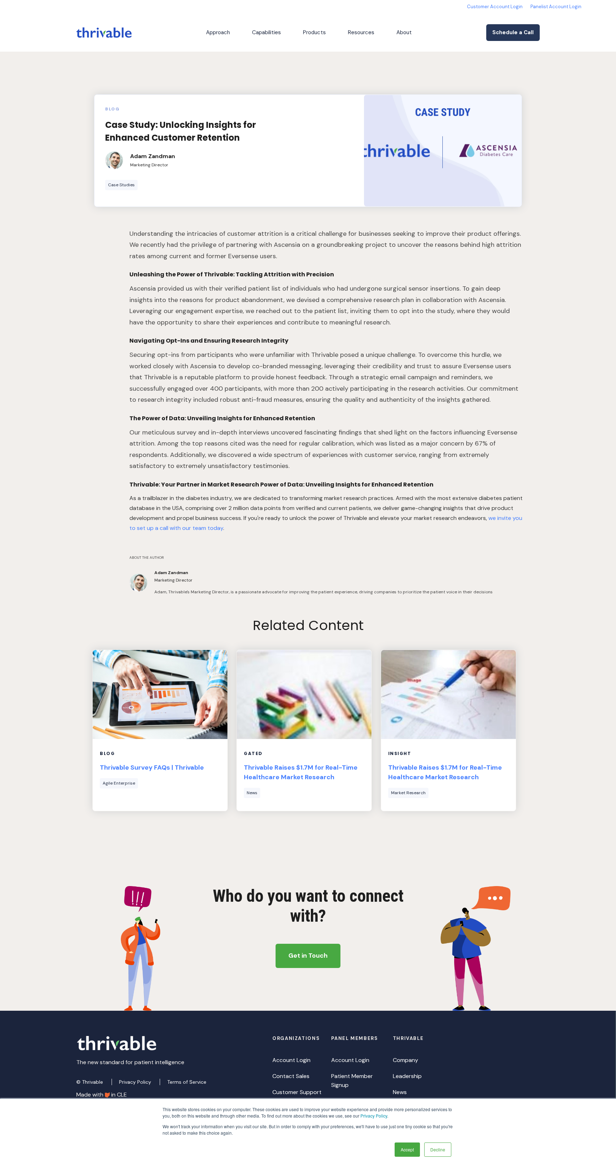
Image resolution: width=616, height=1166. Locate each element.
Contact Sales (290, 1076)
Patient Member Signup (352, 1080)
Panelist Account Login (555, 7)
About (404, 32)
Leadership (407, 1076)
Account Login (291, 1060)
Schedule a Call (513, 32)
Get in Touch (308, 955)
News (400, 1092)
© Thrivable (90, 1082)
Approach (218, 32)
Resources (361, 32)
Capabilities (266, 32)
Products (314, 32)
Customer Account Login (495, 7)
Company (405, 1060)
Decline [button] (437, 1149)
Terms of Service (186, 1082)
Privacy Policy (373, 1116)
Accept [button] (407, 1149)
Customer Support (297, 1092)
